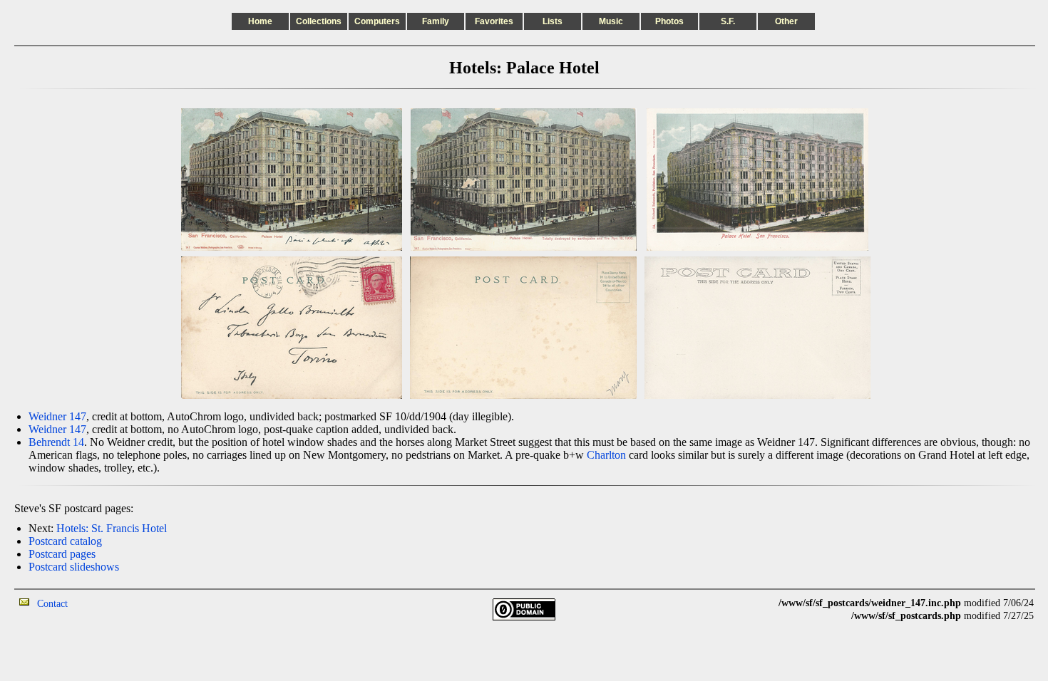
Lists (552, 21)
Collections (318, 21)
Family (435, 21)
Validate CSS (752, 603)
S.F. (728, 21)
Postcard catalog (65, 541)
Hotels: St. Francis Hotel (111, 528)
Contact (52, 603)
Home (260, 21)
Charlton (606, 455)
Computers (377, 21)
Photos (669, 21)
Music (611, 21)
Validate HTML (99, 603)
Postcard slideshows (74, 567)
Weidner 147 (57, 416)
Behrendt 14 (56, 442)
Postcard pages (62, 554)
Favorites (494, 21)
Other (786, 21)
